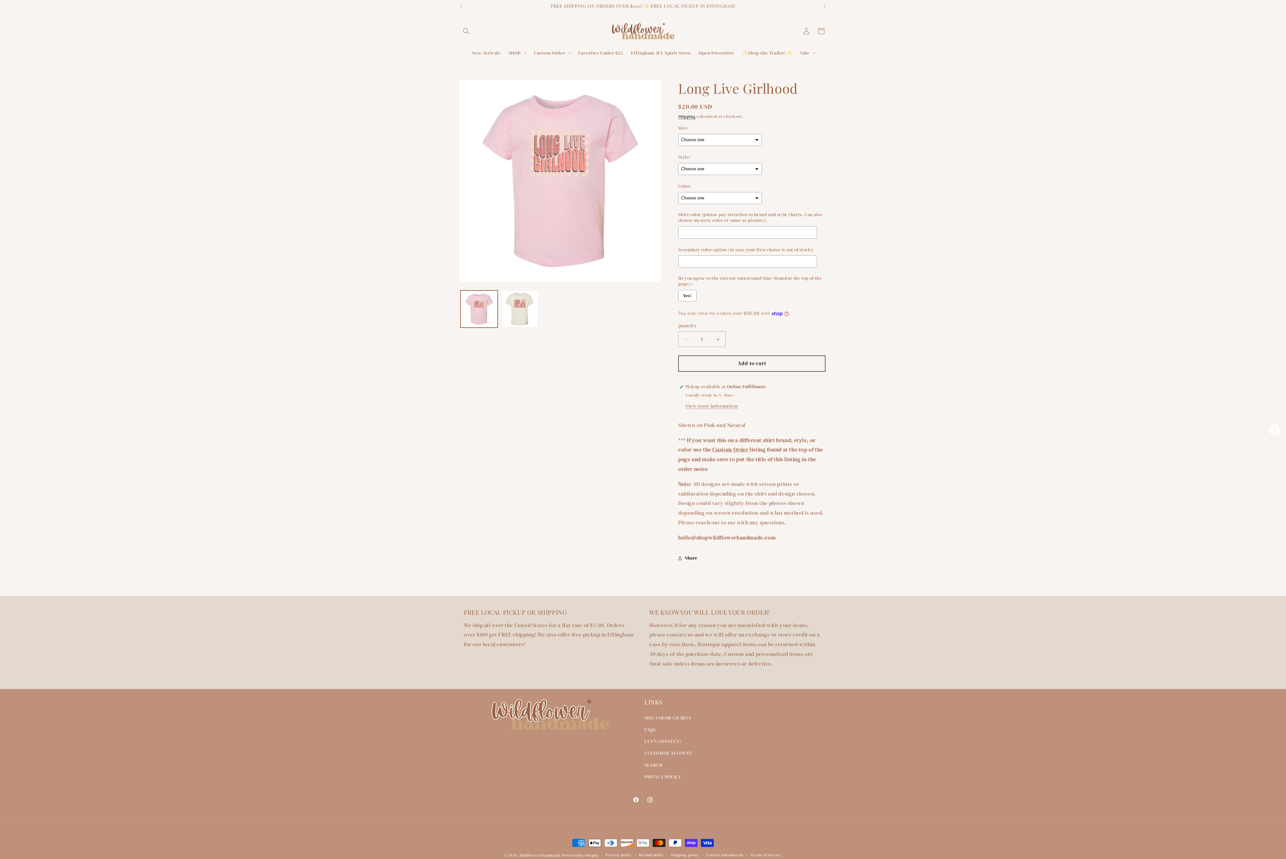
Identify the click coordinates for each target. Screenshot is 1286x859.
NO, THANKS (708, 480)
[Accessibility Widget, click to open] (1275, 429)
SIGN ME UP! (708, 460)
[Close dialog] (765, 364)
